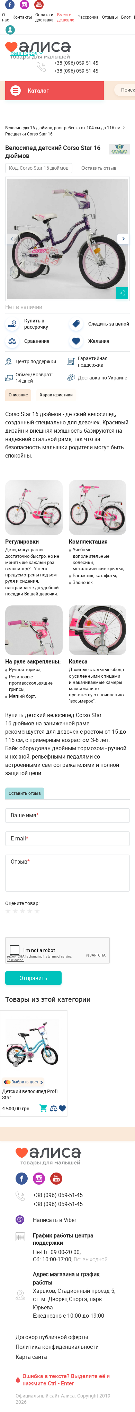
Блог (125, 17)
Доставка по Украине (102, 377)
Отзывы (110, 17)
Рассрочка (88, 17)
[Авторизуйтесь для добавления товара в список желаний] (62, 1108)
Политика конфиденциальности (57, 1346)
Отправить (33, 978)
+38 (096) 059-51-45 (76, 63)
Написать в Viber (54, 1220)
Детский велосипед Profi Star (29, 1094)
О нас (5, 17)
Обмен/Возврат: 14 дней (34, 377)
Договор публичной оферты (52, 1337)
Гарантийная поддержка (93, 361)
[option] (67, 239)
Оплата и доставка (44, 17)
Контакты (22, 17)
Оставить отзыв (98, 168)
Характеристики (56, 394)
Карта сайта (31, 1357)
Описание (18, 394)
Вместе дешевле (65, 17)
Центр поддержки (36, 361)
